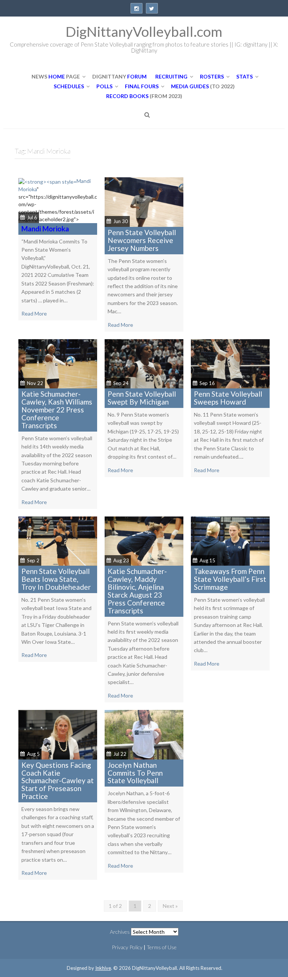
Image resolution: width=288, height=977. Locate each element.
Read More (34, 313)
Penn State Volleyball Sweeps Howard (228, 398)
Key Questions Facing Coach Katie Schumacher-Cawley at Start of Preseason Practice (57, 781)
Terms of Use (162, 947)
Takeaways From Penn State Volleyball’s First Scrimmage (230, 579)
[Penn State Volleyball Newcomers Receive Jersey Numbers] (144, 201)
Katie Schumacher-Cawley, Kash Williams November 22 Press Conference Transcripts (56, 410)
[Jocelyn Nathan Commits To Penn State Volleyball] (144, 734)
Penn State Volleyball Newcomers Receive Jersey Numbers (142, 240)
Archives (120, 932)
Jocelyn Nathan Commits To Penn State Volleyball (135, 773)
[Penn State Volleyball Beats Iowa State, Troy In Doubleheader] (57, 540)
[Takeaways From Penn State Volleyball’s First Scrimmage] (230, 540)
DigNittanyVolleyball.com (144, 31)
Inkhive (103, 968)
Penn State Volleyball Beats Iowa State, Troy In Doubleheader (56, 579)
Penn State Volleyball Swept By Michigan (142, 398)
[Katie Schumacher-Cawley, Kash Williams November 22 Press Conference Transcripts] (57, 363)
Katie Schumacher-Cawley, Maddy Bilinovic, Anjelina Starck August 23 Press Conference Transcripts (137, 591)
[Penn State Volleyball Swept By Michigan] (144, 363)
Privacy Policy (127, 947)
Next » (170, 906)
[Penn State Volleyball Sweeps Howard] (230, 363)
